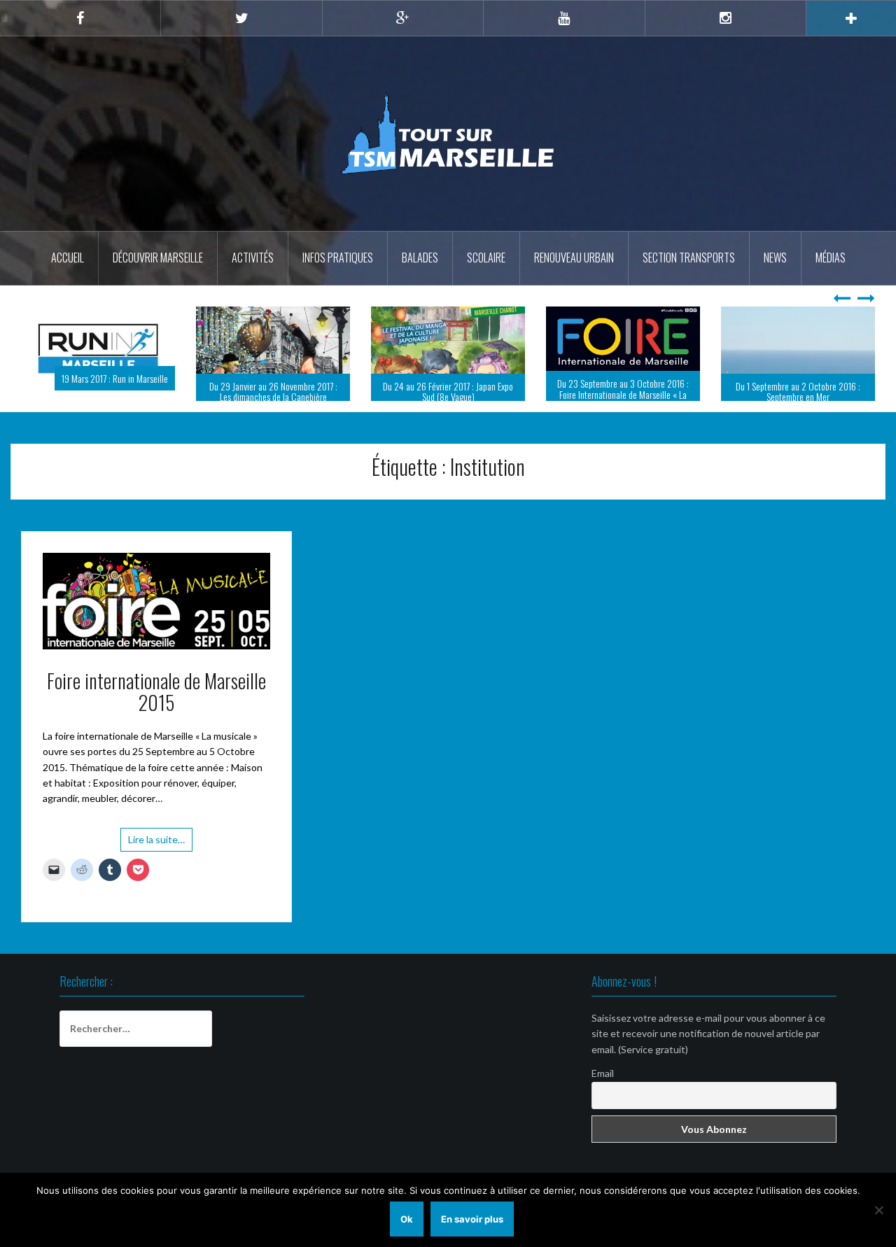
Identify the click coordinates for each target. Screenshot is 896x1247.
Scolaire (486, 257)
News (775, 257)
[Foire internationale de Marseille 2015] (156, 618)
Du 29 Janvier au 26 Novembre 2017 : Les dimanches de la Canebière (98, 391)
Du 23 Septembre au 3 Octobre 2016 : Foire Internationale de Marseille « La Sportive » (448, 394)
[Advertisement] (448, 1091)
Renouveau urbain (574, 257)
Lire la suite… (156, 858)
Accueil (67, 257)
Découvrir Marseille (158, 257)
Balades (420, 257)
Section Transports (689, 257)
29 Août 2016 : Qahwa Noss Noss (812, 396)
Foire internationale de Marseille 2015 (156, 709)
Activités (253, 257)
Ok (406, 1219)
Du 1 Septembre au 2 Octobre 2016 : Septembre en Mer (623, 391)
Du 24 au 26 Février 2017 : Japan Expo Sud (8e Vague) (274, 391)
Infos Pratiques (337, 257)
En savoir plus (472, 1219)
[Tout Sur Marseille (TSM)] (448, 133)
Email (603, 1091)
